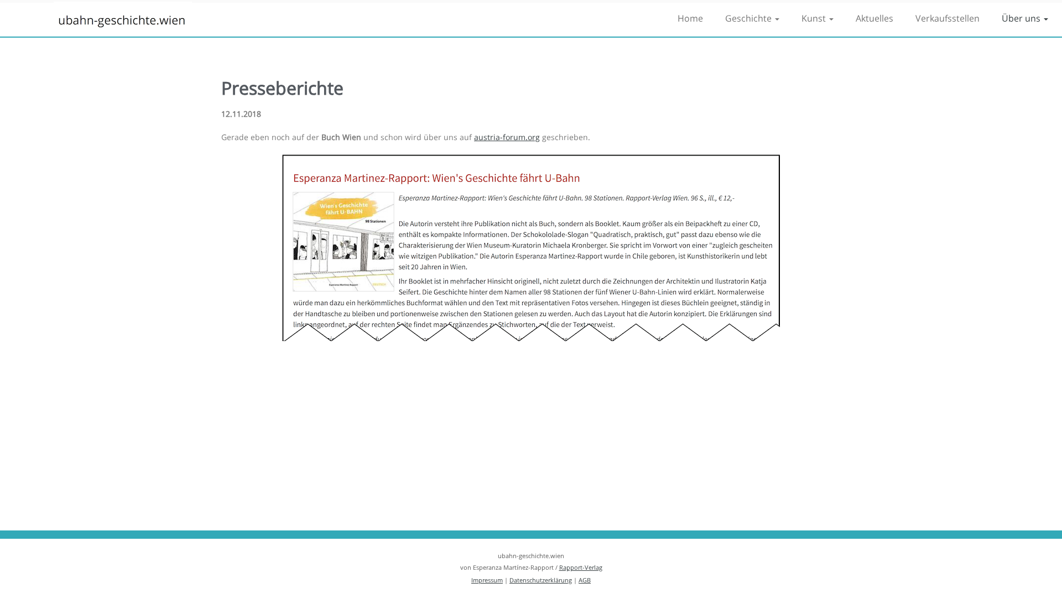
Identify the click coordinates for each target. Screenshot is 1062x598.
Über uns (1022, 18)
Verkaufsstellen (947, 18)
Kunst (814, 18)
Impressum (487, 580)
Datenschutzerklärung (540, 580)
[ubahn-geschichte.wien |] (122, 22)
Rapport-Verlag (580, 567)
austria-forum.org (507, 137)
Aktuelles (874, 18)
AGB (585, 580)
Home (690, 18)
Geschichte (749, 18)
